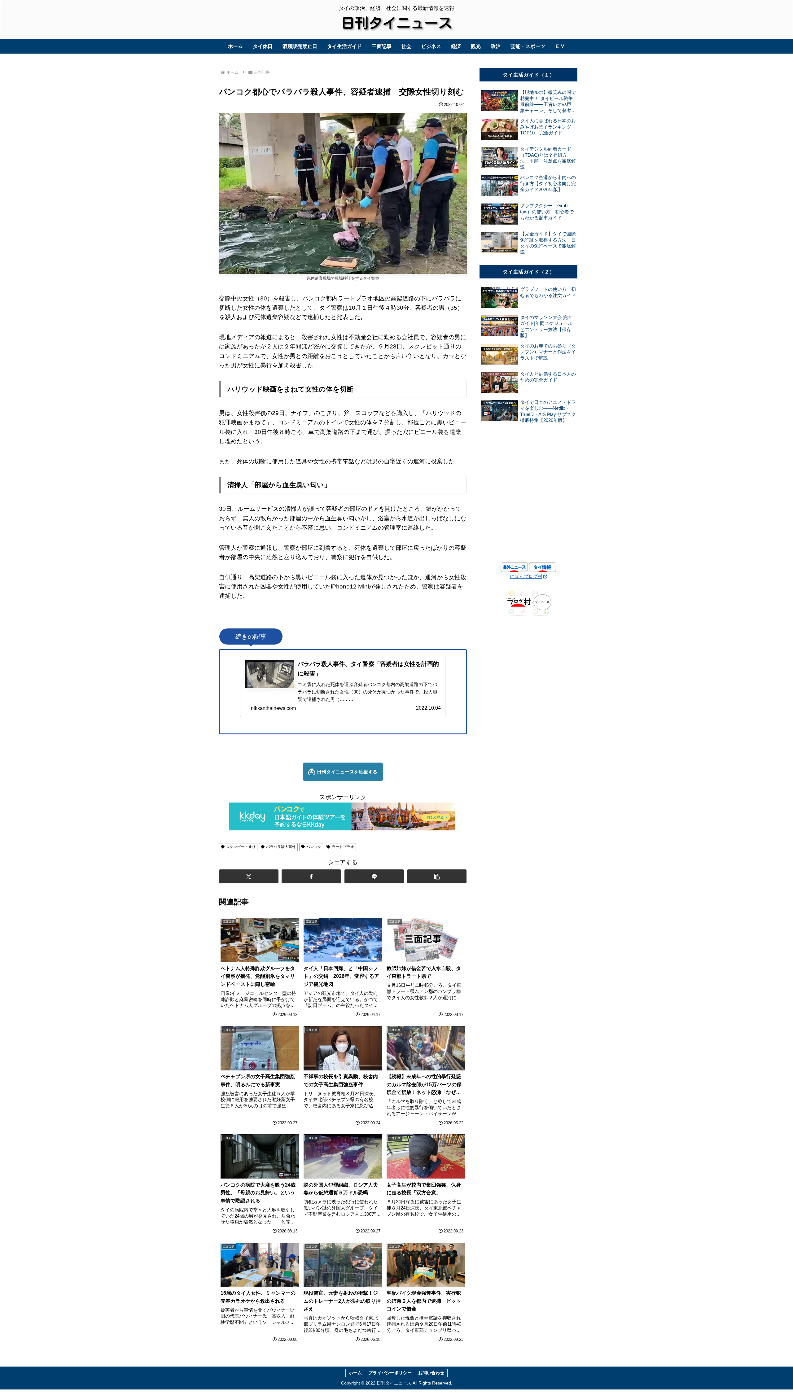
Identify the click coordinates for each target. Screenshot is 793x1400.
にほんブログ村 (526, 576)
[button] (437, 876)
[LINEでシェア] (374, 876)
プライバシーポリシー (390, 1372)
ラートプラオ (343, 847)
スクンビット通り (241, 847)
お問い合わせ (431, 1372)
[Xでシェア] (248, 876)
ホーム (355, 1372)
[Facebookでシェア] (311, 876)
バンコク (313, 847)
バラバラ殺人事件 (281, 847)
